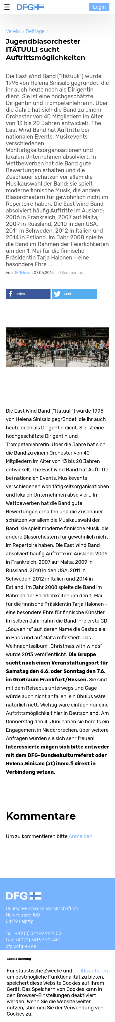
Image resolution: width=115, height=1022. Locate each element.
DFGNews (22, 272)
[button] (28, 294)
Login (99, 7)
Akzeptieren (94, 971)
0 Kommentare (71, 272)
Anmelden (80, 836)
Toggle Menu (8, 7)
